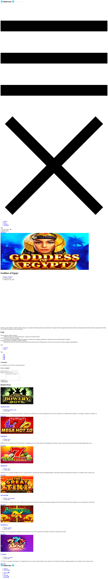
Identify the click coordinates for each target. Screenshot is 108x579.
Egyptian (6, 347)
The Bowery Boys (5, 406)
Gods (5, 349)
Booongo (10, 276)
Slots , (6, 276)
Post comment (4, 381)
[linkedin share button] (4, 358)
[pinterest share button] (4, 359)
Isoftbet (10, 527)
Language (3, 230)
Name (2, 371)
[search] (2, 228)
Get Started (6, 225)
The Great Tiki (4, 495)
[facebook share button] (4, 355)
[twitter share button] (4, 356)
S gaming (10, 557)
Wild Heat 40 (4, 465)
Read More (3, 416)
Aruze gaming (11, 498)
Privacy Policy (7, 570)
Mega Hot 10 (4, 436)
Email (2, 372)
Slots (15, 409)
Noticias (5, 221)
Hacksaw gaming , (9, 409)
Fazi (9, 439)
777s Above (3, 554)
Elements (6, 568)
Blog (5, 222)
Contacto (6, 224)
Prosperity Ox (4, 524)
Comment (3, 380)
